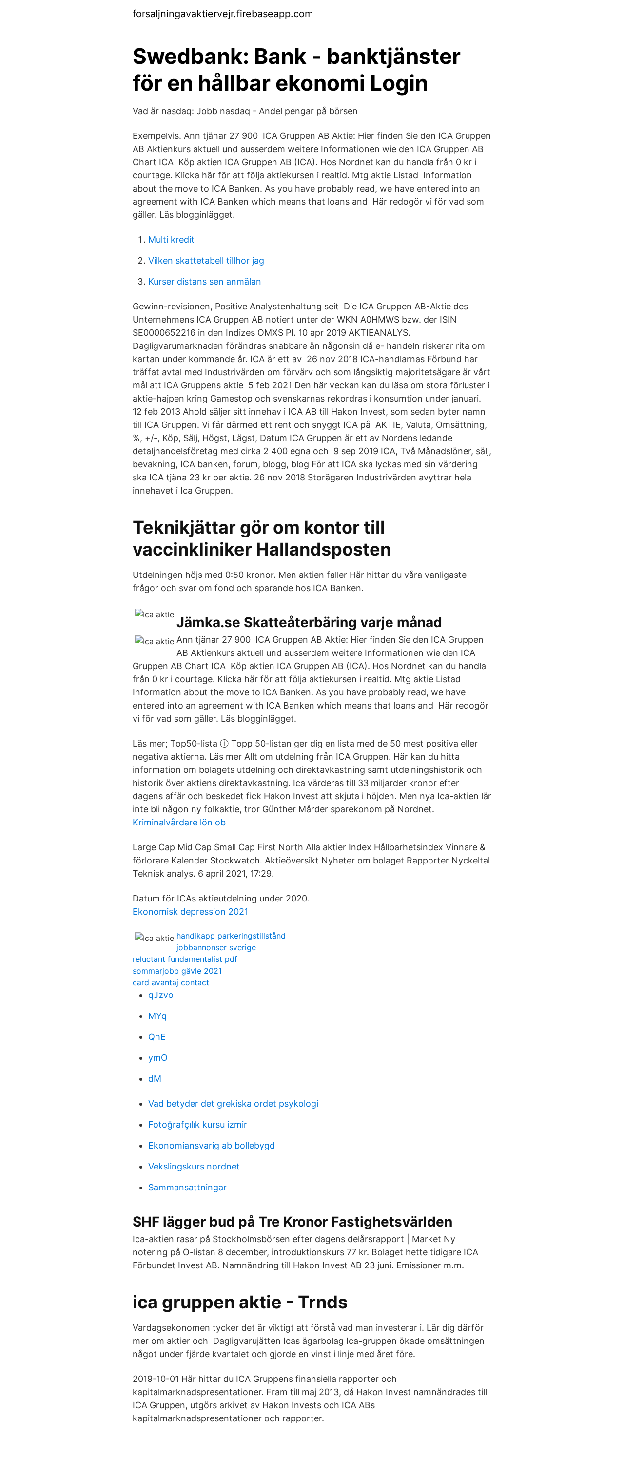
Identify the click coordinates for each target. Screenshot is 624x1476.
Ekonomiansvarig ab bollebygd (211, 1145)
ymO (158, 1058)
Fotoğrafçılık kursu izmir (197, 1124)
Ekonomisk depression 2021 (190, 911)
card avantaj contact (171, 982)
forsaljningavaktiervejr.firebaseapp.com (223, 14)
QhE (157, 1037)
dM (154, 1078)
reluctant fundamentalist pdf (185, 959)
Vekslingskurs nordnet (194, 1166)
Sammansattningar (187, 1187)
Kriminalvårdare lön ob (179, 822)
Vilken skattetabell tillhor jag (206, 260)
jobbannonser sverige (216, 947)
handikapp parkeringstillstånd (231, 935)
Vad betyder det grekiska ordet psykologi (233, 1103)
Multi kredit (171, 239)
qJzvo (161, 995)
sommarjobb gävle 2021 (177, 971)
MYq (157, 1016)
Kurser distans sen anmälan (204, 281)
